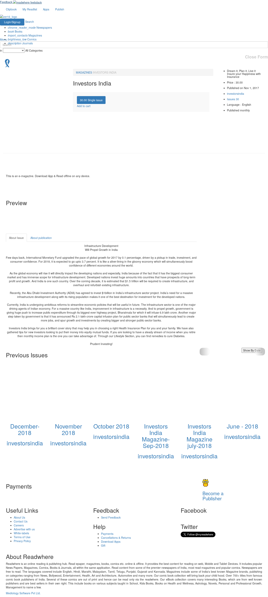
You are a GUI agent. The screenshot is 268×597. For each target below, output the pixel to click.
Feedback (6, 2)
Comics (22, 39)
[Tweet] (134, 65)
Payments (107, 534)
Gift (103, 545)
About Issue (16, 238)
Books (15, 31)
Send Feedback (111, 517)
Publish (59, 9)
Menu (3, 39)
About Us (19, 517)
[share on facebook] (134, 61)
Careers (19, 525)
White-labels (21, 533)
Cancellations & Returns (116, 538)
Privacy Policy (22, 541)
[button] (260, 352)
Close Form (256, 57)
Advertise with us (24, 529)
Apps (46, 9)
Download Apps (110, 541)
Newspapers (30, 27)
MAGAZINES (84, 72)
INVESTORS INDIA (104, 72)
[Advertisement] (231, 258)
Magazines (25, 35)
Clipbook (11, 9)
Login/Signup (12, 22)
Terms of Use (22, 537)
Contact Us (20, 521)
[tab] (91, 100)
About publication (41, 238)
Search (29, 22)
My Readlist (30, 9)
